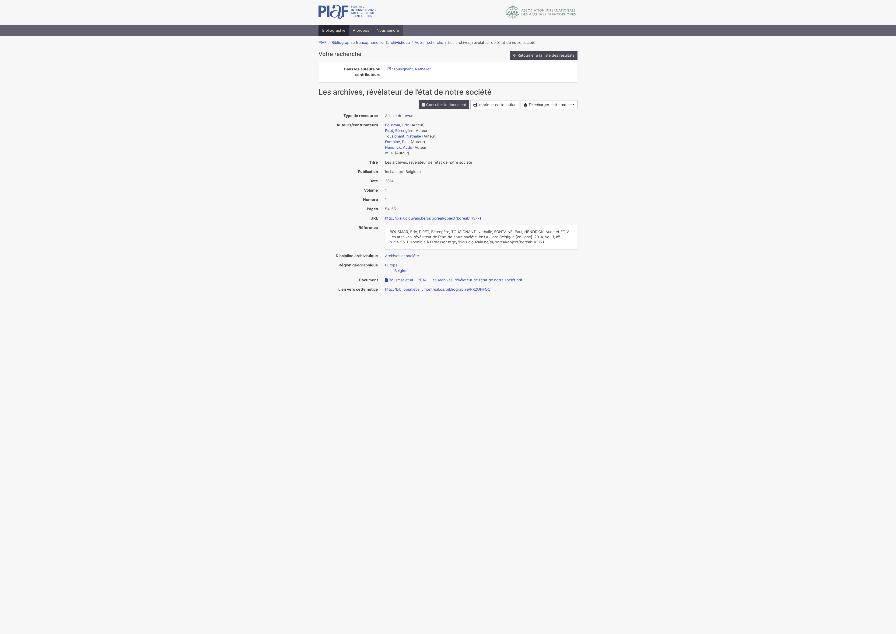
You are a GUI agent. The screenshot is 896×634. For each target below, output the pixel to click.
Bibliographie (333, 30)
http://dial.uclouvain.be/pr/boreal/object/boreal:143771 (433, 218)
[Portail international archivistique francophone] (347, 12)
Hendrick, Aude (398, 147)
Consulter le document (445, 104)
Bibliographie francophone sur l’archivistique (371, 42)
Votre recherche (429, 42)
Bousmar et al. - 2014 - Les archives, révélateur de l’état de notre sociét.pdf (455, 280)
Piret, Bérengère (399, 130)
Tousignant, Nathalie (403, 136)
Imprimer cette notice (496, 104)
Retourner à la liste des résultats (545, 55)
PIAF (322, 42)
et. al (389, 153)
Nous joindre (388, 30)
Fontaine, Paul (397, 141)
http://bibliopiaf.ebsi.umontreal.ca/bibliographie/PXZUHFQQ (437, 289)
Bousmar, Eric (397, 125)
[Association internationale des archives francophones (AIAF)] (541, 12)
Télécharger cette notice (549, 104)
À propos (361, 30)
